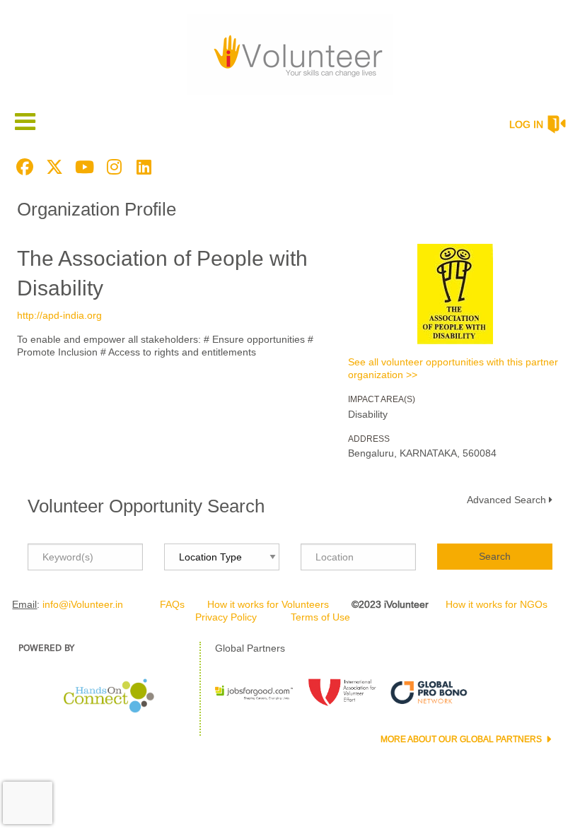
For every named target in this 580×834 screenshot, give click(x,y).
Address (369, 439)
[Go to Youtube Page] (82, 166)
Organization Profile (96, 209)
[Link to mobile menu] (25, 121)
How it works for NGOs (496, 604)
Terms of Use (320, 617)
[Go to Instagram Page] (111, 166)
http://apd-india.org (59, 315)
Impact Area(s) (381, 399)
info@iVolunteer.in (82, 604)
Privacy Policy (226, 617)
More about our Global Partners (462, 739)
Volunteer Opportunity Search (146, 506)
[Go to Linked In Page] (141, 166)
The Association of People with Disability (162, 273)
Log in (526, 124)
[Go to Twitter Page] (52, 166)
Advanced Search (506, 499)
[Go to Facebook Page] (22, 166)
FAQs (172, 604)
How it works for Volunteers (268, 604)
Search (495, 556)
